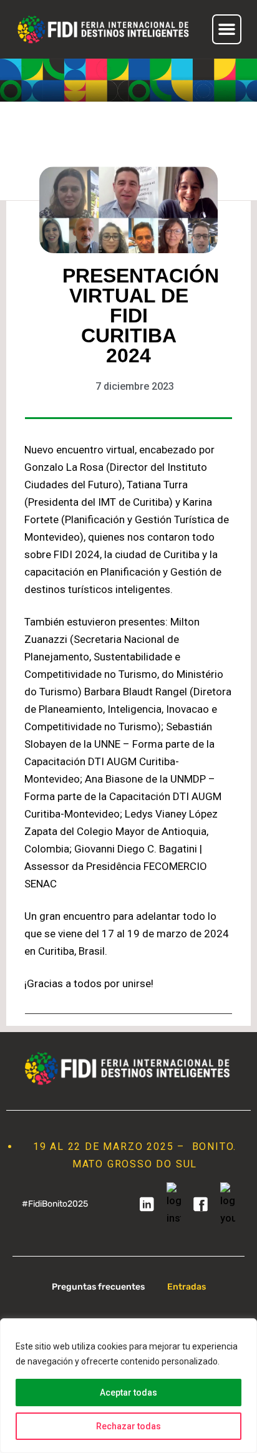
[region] (128, 1385)
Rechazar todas (128, 1426)
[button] (227, 29)
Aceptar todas (128, 1392)
